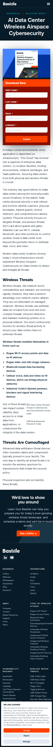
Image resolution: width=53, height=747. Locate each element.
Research (7, 590)
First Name (11, 90)
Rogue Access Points (39, 614)
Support (6, 618)
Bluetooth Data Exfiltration (37, 619)
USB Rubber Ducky (38, 692)
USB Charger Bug (38, 696)
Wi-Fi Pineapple (37, 683)
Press (5, 621)
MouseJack (8, 679)
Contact (6, 611)
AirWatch (34, 573)
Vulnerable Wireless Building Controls (39, 648)
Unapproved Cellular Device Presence (39, 636)
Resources (13, 13)
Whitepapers (8, 580)
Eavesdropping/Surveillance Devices (41, 624)
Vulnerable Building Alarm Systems (39, 657)
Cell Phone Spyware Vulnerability (12, 690)
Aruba (32, 577)
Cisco (32, 587)
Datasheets (8, 583)
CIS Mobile (35, 583)
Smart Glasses (9, 695)
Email (9, 114)
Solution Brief (36, 13)
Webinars (7, 577)
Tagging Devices (37, 689)
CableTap (7, 686)
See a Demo (28, 533)
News (5, 624)
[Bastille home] (10, 4)
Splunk (33, 593)
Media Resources (10, 615)
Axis (32, 580)
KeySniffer (7, 676)
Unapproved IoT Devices (41, 653)
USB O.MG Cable (38, 676)
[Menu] (49, 3)
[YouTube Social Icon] (11, 557)
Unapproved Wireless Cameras (39, 642)
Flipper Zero (35, 686)
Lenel (32, 590)
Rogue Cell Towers (38, 611)
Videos (6, 573)
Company (10, 125)
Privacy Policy (13, 725)
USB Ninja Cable (37, 679)
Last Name (11, 102)
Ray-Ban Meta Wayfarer (41, 699)
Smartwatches (9, 698)
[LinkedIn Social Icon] (5, 557)
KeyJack (7, 683)
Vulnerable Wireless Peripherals (39, 630)
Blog (5, 587)
